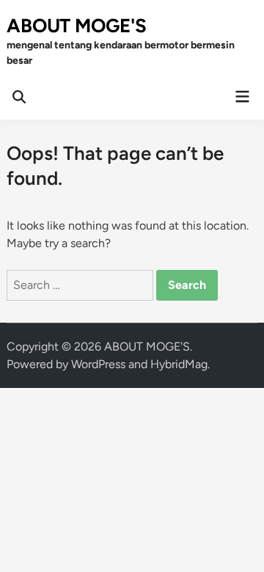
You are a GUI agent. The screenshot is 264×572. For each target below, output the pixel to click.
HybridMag (179, 364)
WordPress (98, 364)
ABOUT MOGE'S (77, 25)
